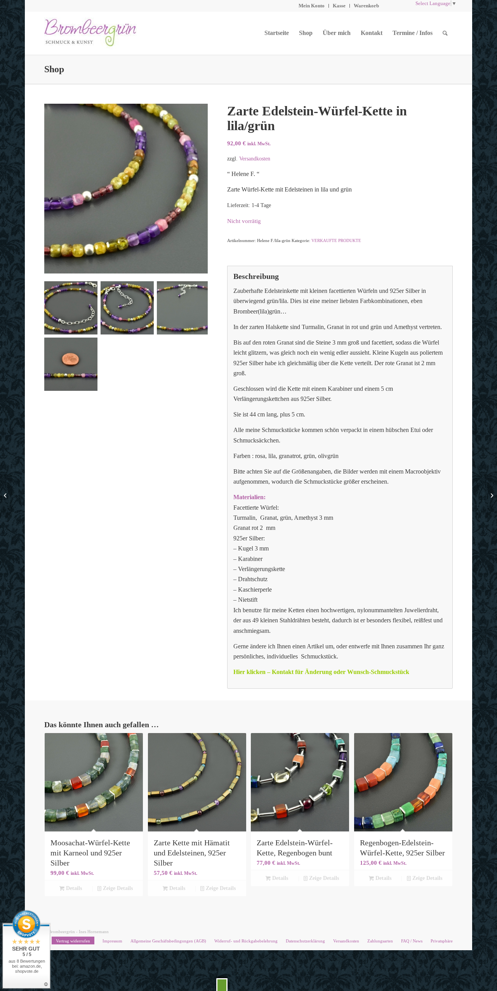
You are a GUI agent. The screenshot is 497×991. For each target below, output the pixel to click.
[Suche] (445, 33)
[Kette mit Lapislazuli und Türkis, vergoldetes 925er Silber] (6, 495)
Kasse (339, 6)
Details (73, 888)
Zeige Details (117, 888)
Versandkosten (254, 158)
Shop (54, 69)
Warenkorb (366, 6)
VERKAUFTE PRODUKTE (336, 240)
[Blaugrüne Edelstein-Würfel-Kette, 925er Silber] (491, 495)
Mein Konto (312, 6)
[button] (222, 984)
